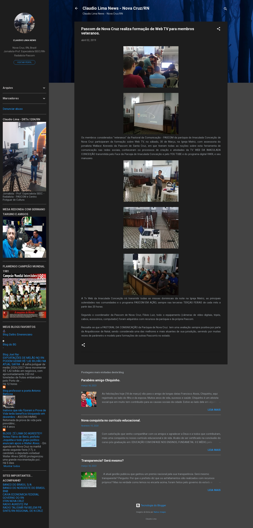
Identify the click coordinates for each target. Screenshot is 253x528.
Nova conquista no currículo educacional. (111, 420)
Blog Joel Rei (11, 354)
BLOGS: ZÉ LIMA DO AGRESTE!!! (22, 433)
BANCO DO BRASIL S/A (17, 484)
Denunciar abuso (13, 108)
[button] (219, 29)
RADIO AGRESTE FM (15, 504)
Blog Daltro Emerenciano (17, 334)
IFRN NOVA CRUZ (13, 501)
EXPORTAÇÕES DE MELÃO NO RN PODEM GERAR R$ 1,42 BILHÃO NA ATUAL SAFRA (24, 361)
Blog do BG (9, 344)
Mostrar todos (12, 466)
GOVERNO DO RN (13, 497)
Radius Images (160, 512)
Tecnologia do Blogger (153, 505)
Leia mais (214, 409)
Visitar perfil (24, 62)
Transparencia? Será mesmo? (102, 460)
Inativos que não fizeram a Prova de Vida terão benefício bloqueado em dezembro (24, 414)
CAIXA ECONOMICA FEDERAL (21, 494)
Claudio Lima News (24, 40)
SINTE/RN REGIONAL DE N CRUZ (23, 510)
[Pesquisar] (225, 9)
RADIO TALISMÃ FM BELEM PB (22, 507)
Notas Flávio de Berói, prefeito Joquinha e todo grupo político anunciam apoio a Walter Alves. (21, 440)
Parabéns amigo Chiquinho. (100, 380)
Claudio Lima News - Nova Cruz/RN (116, 8)
